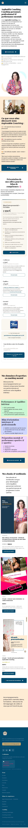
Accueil (4, 775)
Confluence (5, 806)
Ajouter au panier (9, 551)
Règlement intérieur (15, 824)
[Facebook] (13, 750)
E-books (4, 782)
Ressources (5, 787)
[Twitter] (3, 750)
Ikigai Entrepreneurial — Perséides (10, 799)
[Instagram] (9, 750)
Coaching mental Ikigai (7, 812)
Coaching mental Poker (7, 817)
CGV (21, 824)
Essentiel (4, 801)
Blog (3, 785)
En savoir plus (14, 275)
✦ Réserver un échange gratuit (11, 744)
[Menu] (25, 2)
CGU (24, 824)
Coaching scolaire (6, 815)
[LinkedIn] (6, 750)
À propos (4, 778)
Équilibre (4, 804)
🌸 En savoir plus (14, 252)
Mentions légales (6, 792)
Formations (4, 780)
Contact (4, 790)
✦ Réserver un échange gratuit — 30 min (14, 355)
